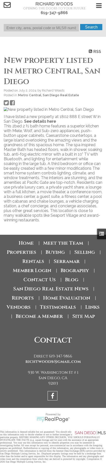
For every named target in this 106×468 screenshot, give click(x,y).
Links (92, 307)
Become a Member (39, 316)
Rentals (33, 261)
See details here (40, 121)
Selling (84, 252)
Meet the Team (63, 243)
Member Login (32, 270)
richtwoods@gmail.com (53, 361)
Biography (75, 270)
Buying (55, 252)
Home (26, 243)
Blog (71, 279)
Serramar (66, 261)
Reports (23, 298)
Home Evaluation (66, 298)
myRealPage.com (53, 419)
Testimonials (58, 307)
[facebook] (53, 396)
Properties (21, 252)
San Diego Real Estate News (50, 288)
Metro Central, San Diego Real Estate (48, 95)
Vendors (19, 307)
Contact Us (39, 279)
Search (91, 27)
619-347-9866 (54, 12)
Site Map (83, 316)
